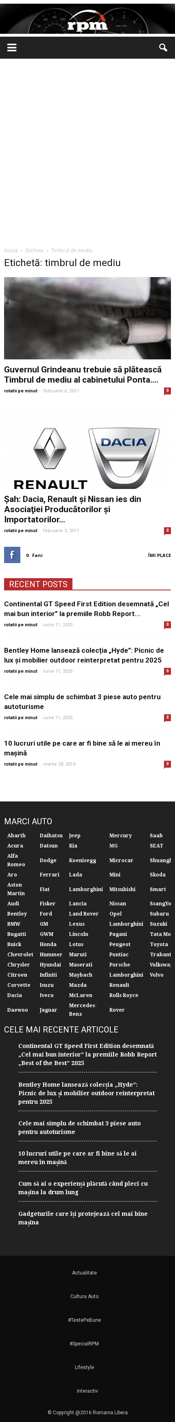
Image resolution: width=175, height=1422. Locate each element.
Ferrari (49, 875)
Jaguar (48, 1010)
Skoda (158, 875)
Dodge (48, 860)
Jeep (75, 836)
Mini (114, 875)
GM (44, 924)
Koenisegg (82, 860)
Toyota (159, 944)
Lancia (78, 904)
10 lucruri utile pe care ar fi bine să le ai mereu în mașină (77, 1157)
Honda (48, 944)
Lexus (77, 924)
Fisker (48, 904)
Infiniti (48, 975)
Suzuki (158, 924)
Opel (115, 914)
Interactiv (87, 1391)
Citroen (17, 975)
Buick (14, 944)
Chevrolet (20, 955)
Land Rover (84, 914)
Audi (13, 904)
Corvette (19, 985)
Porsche (119, 965)
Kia (73, 846)
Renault (119, 985)
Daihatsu (51, 836)
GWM (46, 934)
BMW (13, 924)
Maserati (80, 965)
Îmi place (159, 555)
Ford (46, 914)
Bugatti (16, 934)
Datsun (49, 846)
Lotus (76, 944)
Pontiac (119, 955)
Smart (158, 889)
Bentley (17, 914)
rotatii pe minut (20, 391)
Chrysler (18, 965)
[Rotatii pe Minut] (87, 19)
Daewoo (17, 1010)
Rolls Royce (123, 995)
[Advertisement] (87, 150)
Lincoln (78, 934)
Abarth (16, 836)
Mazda (78, 985)
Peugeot (120, 944)
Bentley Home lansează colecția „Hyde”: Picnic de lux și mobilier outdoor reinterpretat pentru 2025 (86, 1093)
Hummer (51, 955)
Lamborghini (86, 889)
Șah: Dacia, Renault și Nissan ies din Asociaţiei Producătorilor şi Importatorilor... (72, 509)
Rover (117, 1010)
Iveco (47, 995)
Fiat (45, 889)
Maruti (78, 955)
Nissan (117, 904)
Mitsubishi (122, 889)
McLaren (80, 995)
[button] (163, 48)
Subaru (159, 914)
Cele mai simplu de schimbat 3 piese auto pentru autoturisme (79, 1127)
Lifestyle (84, 1367)
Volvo (157, 975)
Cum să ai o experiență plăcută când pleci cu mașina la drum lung (83, 1187)
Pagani (118, 934)
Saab (156, 836)
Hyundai (50, 965)
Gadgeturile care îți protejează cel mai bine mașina (83, 1218)
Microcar (121, 860)
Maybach (80, 975)
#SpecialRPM (84, 1344)
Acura (15, 846)
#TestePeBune (84, 1320)
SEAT (156, 846)
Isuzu (47, 985)
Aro (12, 875)
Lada (75, 875)
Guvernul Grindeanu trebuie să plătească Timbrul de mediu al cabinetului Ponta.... (83, 375)
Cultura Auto (84, 1296)
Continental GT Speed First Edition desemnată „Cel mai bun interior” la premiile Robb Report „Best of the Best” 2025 (87, 1054)
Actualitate (84, 1273)
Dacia (14, 995)
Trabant (160, 955)
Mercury (120, 836)
